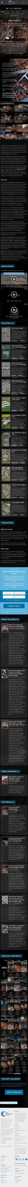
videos (22, 340)
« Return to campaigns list (9, 1103)
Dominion (6, 1166)
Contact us (17, 1135)
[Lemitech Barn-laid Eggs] (6, 491)
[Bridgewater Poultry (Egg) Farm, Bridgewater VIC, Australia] (25, 128)
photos (14, 340)
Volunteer (3, 1160)
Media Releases (7, 13)
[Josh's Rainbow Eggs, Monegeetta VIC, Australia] (14, 135)
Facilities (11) (18, 11)
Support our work (10, 1079)
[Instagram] (19, 1159)
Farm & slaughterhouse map (6, 1170)
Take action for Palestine (5, 1146)
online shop (12, 562)
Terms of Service (17, 612)
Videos (12, 11)
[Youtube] (26, 1159)
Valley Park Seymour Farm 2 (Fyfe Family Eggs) (18, 363)
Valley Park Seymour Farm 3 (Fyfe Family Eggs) (19, 381)
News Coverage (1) (10, 771)
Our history (17, 1127)
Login (2, 1179)
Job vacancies (17, 1133)
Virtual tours (3, 1172)
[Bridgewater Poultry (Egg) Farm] (6, 456)
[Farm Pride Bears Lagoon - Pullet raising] (6, 404)
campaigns (8, 1138)
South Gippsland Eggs (17, 502)
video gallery (21, 270)
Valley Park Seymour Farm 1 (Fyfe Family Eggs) (19, 346)
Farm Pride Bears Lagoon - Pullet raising (18, 398)
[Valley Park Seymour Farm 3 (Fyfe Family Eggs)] (6, 387)
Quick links (3, 1182)
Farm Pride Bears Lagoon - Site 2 (18, 433)
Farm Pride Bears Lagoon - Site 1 (19, 415)
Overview (3, 11)
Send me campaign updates (14, 600)
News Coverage (15, 13)
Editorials (22, 13)
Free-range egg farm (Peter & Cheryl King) (17, 468)
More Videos (7, 266)
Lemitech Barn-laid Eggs (18, 485)
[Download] (26, 273)
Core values (17, 1128)
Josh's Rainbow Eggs (17, 328)
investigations (3, 1139)
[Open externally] (25, 273)
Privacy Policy (10, 612)
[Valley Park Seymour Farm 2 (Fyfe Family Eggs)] (6, 369)
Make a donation (14, 1092)
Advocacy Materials (14, 15)
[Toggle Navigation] (2, 2)
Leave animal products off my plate (14, 573)
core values (3, 1135)
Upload (3, 1177)
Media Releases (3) (9, 619)
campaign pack (14, 553)
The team (17, 1125)
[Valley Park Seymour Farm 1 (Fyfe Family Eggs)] (6, 352)
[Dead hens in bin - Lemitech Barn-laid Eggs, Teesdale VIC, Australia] (3, 135)
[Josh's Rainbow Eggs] (6, 334)
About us (17, 1123)
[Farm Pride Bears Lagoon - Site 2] (6, 439)
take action (10, 1139)
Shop (2, 1161)
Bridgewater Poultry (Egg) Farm (19, 450)
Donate (2, 1158)
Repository (4, 1168)
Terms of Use (3, 1143)
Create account (4, 1180)
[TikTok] (22, 1159)
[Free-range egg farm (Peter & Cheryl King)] (6, 474)
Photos (8, 11)
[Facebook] (16, 1159)
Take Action (25, 11)
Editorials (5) (7, 802)
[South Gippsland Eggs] (6, 508)
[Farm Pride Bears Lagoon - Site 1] (6, 421)
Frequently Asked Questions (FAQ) (20, 1131)
